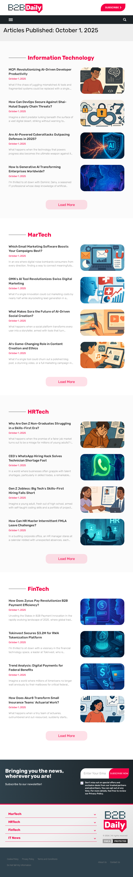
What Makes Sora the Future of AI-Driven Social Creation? (39, 314)
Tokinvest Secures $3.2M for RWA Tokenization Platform (34, 635)
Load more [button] (66, 205)
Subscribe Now (119, 773)
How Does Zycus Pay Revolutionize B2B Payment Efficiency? (38, 603)
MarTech (14, 813)
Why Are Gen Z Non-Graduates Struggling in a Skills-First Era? (40, 426)
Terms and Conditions (47, 859)
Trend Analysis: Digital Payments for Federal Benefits (36, 668)
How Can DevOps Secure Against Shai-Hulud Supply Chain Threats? (37, 104)
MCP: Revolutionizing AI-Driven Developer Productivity (40, 72)
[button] (125, 20)
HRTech (14, 821)
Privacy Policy (28, 859)
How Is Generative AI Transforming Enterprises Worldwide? (35, 169)
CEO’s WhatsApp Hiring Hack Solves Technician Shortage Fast (35, 458)
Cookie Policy (13, 859)
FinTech (14, 829)
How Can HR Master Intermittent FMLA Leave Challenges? (37, 523)
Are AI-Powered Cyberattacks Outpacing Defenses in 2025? (39, 137)
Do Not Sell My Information (19, 865)
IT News (14, 837)
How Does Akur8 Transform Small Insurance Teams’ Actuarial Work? (34, 700)
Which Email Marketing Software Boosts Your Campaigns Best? (39, 249)
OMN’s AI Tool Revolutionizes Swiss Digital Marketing (40, 281)
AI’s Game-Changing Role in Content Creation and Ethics (36, 346)
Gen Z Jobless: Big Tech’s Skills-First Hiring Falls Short (36, 491)
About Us (102, 862)
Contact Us (115, 862)
